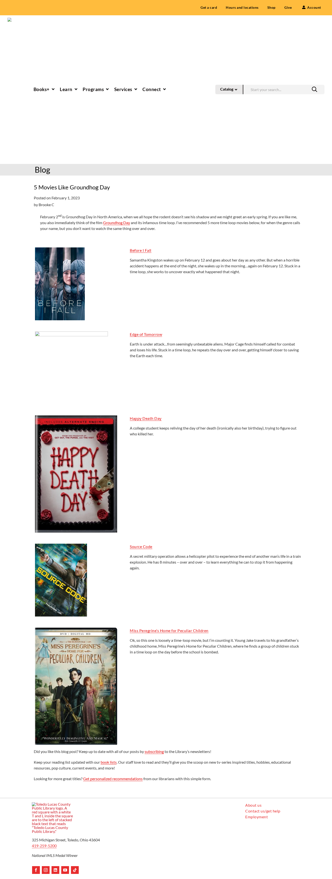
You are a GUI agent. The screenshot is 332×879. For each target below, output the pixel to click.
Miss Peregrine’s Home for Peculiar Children (169, 630)
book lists (109, 762)
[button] (314, 89)
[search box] (283, 89)
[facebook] (36, 870)
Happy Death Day (146, 418)
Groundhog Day (116, 222)
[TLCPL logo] (15, 19)
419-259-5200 (44, 845)
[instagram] (46, 870)
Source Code (141, 546)
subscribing (154, 751)
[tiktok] (75, 870)
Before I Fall (140, 250)
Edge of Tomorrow (146, 334)
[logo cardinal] (52, 804)
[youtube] (65, 870)
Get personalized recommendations (113, 778)
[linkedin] (55, 870)
